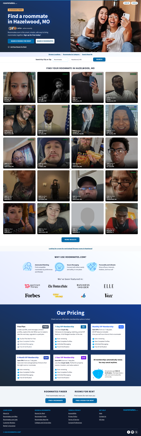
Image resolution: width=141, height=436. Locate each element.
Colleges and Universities (43, 423)
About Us (6, 413)
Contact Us (102, 416)
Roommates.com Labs (10, 420)
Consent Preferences (75, 423)
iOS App (101, 420)
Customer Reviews (9, 423)
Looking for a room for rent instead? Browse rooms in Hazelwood (70, 249)
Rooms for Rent (40, 413)
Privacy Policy (72, 416)
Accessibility (72, 413)
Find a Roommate (55, 400)
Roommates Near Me (41, 420)
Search (99, 59)
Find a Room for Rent (85, 400)
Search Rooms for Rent (21, 41)
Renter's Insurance (9, 426)
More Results (70, 239)
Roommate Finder (41, 416)
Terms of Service (73, 420)
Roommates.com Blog (10, 416)
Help (100, 413)
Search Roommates (45, 41)
